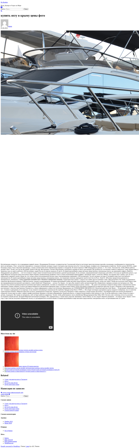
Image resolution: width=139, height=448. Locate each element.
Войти (7, 438)
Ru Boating (4, 2)
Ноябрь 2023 (9, 421)
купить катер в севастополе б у (36, 371)
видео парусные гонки (12, 384)
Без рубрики (8, 430)
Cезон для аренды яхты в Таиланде (16, 379)
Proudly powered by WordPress (10, 446)
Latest (27, 446)
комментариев (11, 441)
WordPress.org (9, 443)
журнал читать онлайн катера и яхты (31, 350)
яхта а (6, 381)
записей (9, 440)
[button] (1, 11)
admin (10, 26)
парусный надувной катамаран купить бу (46, 369)
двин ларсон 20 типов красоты (29, 366)
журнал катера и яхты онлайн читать (42, 368)
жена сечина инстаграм (28, 352)
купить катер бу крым (12, 410)
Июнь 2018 (8, 423)
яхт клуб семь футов (11, 383)
